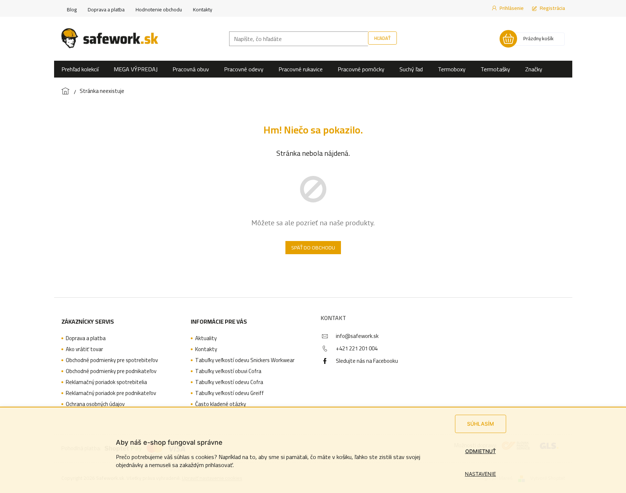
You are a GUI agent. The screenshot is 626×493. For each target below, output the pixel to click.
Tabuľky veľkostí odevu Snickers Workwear (245, 360)
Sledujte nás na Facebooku (367, 360)
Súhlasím (480, 424)
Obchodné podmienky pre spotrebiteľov (112, 360)
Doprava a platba (106, 9)
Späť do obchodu (313, 247)
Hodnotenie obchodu (159, 9)
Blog (72, 9)
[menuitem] (80, 69)
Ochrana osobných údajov (95, 404)
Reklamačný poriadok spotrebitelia (106, 382)
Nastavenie (480, 474)
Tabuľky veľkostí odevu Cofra (229, 382)
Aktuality (206, 338)
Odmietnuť (480, 451)
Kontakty (202, 9)
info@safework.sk (357, 336)
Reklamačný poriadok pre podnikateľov (111, 393)
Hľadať (382, 38)
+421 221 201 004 (357, 348)
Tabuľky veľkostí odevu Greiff (229, 393)
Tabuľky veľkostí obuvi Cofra (228, 371)
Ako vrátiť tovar (84, 349)
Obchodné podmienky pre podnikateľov (111, 371)
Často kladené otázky (220, 404)
